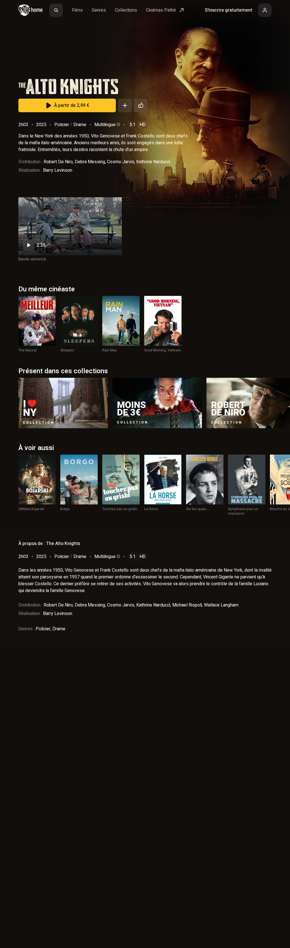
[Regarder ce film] (70, 226)
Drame (79, 124)
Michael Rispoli (187, 605)
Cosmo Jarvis (120, 161)
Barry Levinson (57, 170)
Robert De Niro (58, 161)
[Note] (141, 105)
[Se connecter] (265, 10)
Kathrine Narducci (153, 161)
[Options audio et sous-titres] (118, 124)
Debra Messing (90, 161)
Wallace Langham (221, 605)
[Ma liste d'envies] (125, 105)
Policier (61, 124)
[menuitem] (56, 10)
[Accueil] (30, 10)
